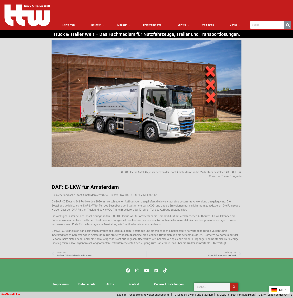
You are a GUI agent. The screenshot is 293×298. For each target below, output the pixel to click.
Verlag (233, 24)
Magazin (122, 24)
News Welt (68, 24)
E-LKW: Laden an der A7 (256, 294)
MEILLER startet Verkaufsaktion (219, 294)
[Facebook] (128, 270)
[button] (70, 25)
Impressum (61, 284)
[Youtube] (146, 270)
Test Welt (96, 24)
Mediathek (208, 24)
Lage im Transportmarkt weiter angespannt (126, 294)
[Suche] (234, 287)
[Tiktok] (165, 270)
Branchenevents (152, 24)
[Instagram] (137, 270)
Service (182, 24)
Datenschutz (86, 284)
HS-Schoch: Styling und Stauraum (176, 294)
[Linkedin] (156, 270)
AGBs (110, 284)
